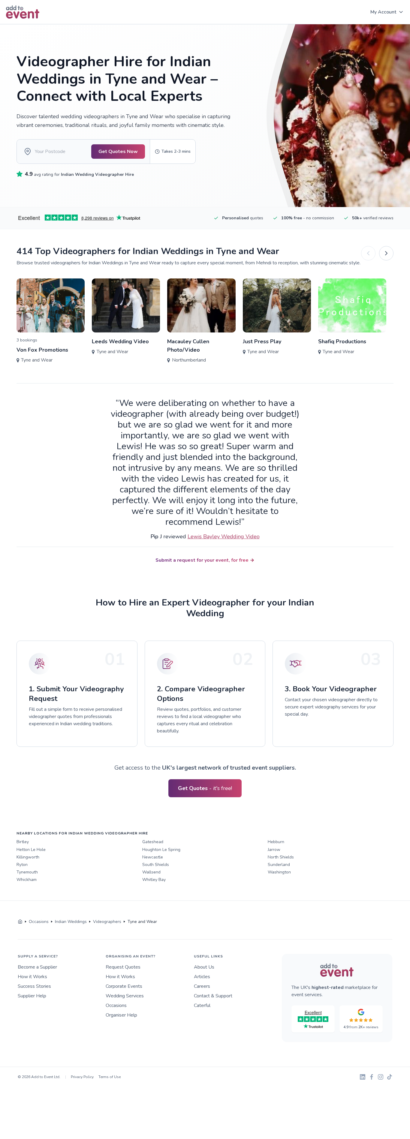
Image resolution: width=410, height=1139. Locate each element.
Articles (202, 976)
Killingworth (28, 857)
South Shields (155, 864)
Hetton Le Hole (31, 849)
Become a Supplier (37, 967)
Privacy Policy (82, 1076)
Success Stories (34, 986)
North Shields (281, 857)
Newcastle (152, 857)
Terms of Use (109, 1076)
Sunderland (279, 864)
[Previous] (368, 253)
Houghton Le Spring (161, 849)
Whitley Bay (154, 879)
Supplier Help (32, 996)
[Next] (386, 253)
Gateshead (152, 842)
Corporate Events (124, 986)
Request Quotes (123, 967)
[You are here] (20, 921)
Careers (202, 986)
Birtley (23, 842)
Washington (279, 872)
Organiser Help (121, 1015)
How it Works (32, 976)
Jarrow (274, 849)
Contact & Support (213, 996)
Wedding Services (125, 996)
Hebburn (276, 842)
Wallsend (151, 872)
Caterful (202, 1005)
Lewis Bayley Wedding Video (224, 536)
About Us (204, 967)
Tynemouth (27, 872)
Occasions (116, 1005)
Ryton (22, 864)
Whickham (27, 879)
